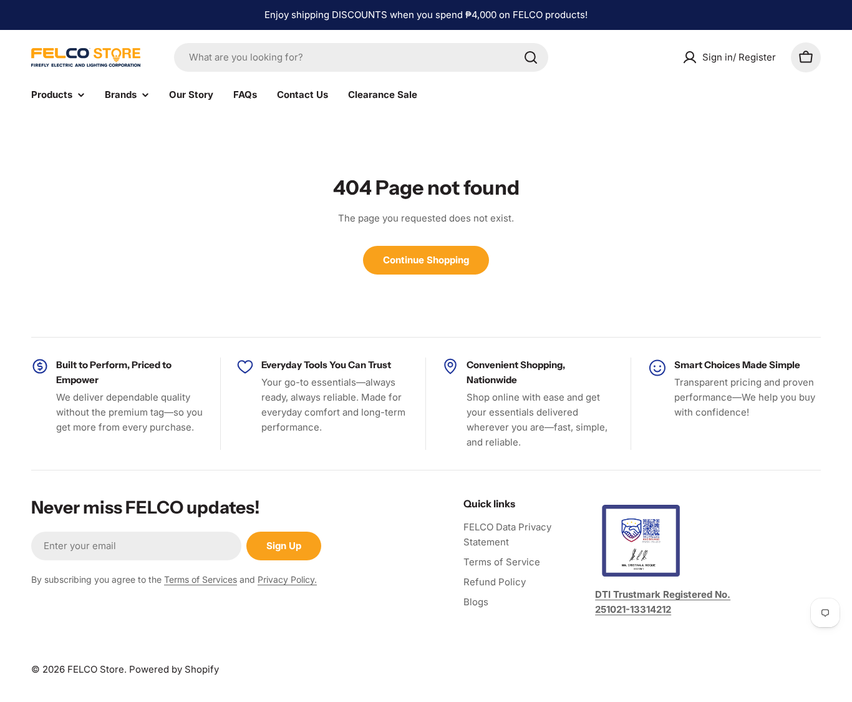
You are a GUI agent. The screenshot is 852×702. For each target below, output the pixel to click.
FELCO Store (95, 669)
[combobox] (361, 57)
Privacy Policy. (287, 579)
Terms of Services (200, 579)
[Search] (530, 57)
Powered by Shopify (174, 669)
